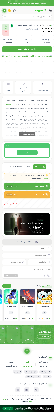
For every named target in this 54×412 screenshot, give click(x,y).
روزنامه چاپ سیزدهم (33, 376)
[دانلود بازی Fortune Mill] (44, 305)
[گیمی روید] (40, 10)
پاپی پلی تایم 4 (45, 372)
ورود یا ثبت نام (4, 11)
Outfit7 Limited (11, 104)
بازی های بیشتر (44, 336)
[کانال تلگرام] (36, 389)
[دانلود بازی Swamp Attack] (13, 334)
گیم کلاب (47, 376)
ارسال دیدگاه (9, 275)
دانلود (27, 153)
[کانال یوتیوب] (17, 389)
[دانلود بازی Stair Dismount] (27, 305)
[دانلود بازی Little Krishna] (11, 305)
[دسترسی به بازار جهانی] (27, 224)
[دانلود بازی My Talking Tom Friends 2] (28, 334)
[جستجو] (49, 16)
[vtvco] (27, 408)
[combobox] (40, 262)
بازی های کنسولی (30, 372)
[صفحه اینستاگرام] (26, 389)
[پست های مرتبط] (6, 286)
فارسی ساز (17, 372)
